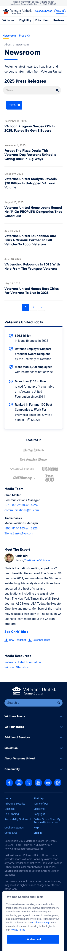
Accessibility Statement (17, 819)
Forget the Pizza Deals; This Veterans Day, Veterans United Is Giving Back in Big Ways (30, 155)
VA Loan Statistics (16, 667)
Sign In (60, 11)
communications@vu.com (21, 510)
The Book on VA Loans (37, 560)
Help (36, 827)
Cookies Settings (14, 827)
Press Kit (24, 35)
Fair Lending (11, 814)
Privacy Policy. (17, 929)
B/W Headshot (17, 639)
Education (42, 20)
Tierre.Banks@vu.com (18, 533)
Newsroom (9, 35)
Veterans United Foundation (22, 662)
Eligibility (25, 20)
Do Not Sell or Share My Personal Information (47, 821)
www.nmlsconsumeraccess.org (23, 848)
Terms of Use (41, 803)
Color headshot (41, 639)
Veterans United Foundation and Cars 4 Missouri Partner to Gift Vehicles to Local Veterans (30, 240)
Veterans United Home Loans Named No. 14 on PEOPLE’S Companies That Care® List (33, 212)
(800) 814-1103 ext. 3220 (21, 528)
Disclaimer (39, 808)
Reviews (58, 20)
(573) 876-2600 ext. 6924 (21, 505)
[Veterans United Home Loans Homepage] (17, 11)
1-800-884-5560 (43, 11)
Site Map (39, 798)
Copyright (39, 814)
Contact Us (10, 832)
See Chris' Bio (15, 632)
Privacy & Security (14, 803)
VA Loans (8, 20)
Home (7, 798)
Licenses (9, 808)
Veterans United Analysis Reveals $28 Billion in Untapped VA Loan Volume (30, 183)
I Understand (33, 939)
